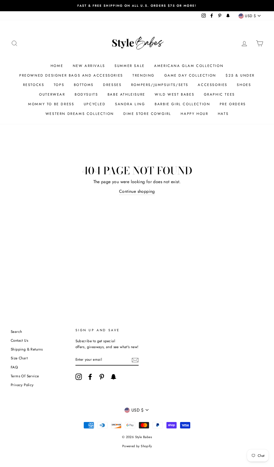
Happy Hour (194, 113)
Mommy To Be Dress (51, 104)
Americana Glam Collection (188, 65)
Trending (143, 75)
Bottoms (84, 84)
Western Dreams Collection (79, 113)
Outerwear (52, 94)
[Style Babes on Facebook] (90, 377)
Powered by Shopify (137, 446)
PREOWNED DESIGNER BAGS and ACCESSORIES (71, 75)
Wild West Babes (174, 94)
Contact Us (19, 340)
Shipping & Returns (27, 349)
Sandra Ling (130, 104)
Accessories (212, 84)
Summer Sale (130, 65)
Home (57, 65)
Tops (59, 84)
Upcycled (95, 104)
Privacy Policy (22, 384)
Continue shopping (137, 191)
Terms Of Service (25, 376)
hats (223, 113)
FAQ (14, 367)
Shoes (244, 84)
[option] (137, 6)
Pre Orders (233, 104)
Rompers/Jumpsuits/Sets (159, 84)
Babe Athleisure (126, 94)
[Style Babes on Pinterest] (101, 377)
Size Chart (19, 358)
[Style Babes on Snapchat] (113, 377)
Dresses (112, 84)
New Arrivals (89, 65)
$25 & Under (240, 75)
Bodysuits (86, 94)
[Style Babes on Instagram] (78, 377)
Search (16, 331)
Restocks (33, 84)
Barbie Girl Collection (182, 104)
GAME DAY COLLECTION (190, 75)
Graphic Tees (219, 94)
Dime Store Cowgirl (147, 113)
